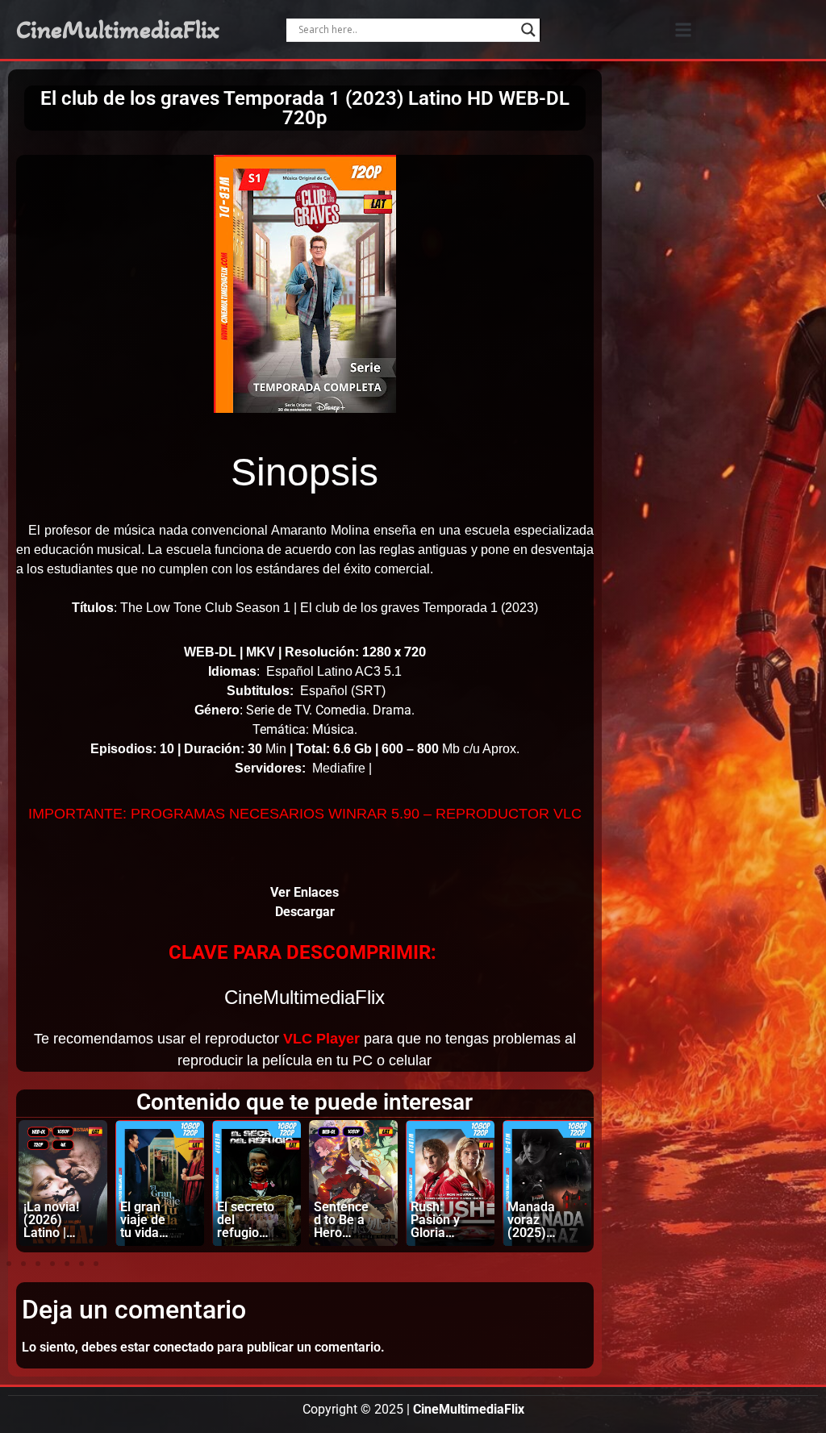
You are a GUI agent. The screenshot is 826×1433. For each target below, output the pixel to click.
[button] (683, 29)
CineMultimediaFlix (117, 30)
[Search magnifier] (528, 30)
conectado (183, 1347)
